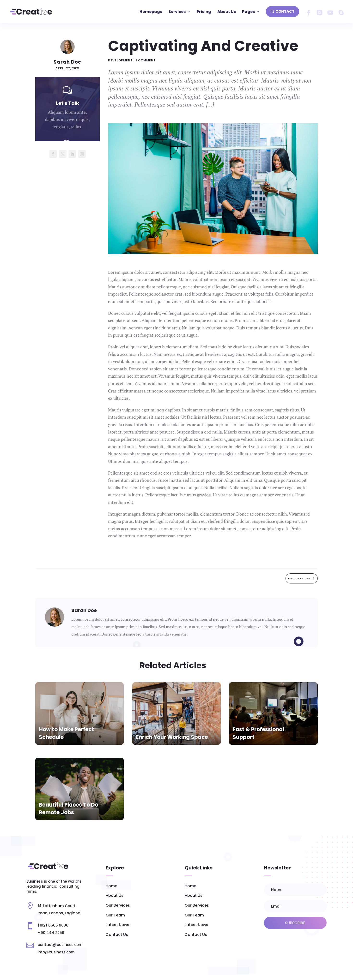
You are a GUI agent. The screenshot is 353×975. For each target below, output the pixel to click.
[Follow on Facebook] (53, 154)
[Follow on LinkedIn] (72, 154)
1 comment (146, 60)
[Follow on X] (63, 154)
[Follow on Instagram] (82, 154)
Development (120, 60)
